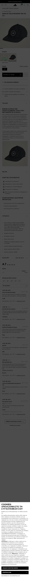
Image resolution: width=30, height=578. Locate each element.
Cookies (3, 539)
